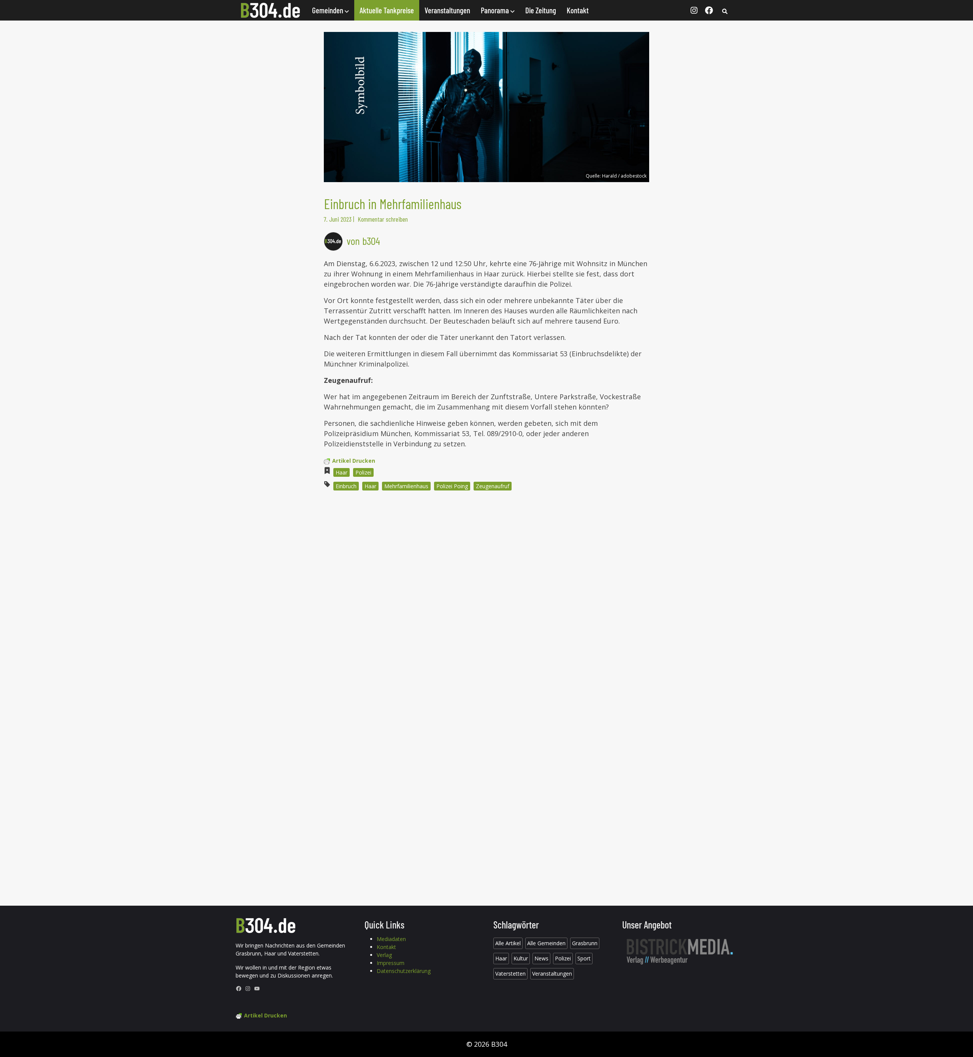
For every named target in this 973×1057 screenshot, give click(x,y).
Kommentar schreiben (383, 219)
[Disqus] (486, 599)
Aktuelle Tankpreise (387, 10)
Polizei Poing (452, 486)
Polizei (363, 472)
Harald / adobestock (624, 176)
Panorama (495, 10)
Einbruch (346, 486)
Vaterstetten (510, 973)
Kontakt (578, 10)
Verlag (384, 955)
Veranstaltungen (447, 10)
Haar (341, 472)
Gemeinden (328, 10)
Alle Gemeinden (546, 943)
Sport (584, 958)
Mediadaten (391, 939)
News (541, 958)
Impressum (390, 963)
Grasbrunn (584, 943)
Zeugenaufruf (492, 486)
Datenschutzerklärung (404, 970)
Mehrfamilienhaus (406, 486)
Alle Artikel (508, 943)
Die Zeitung (540, 10)
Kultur (520, 958)
